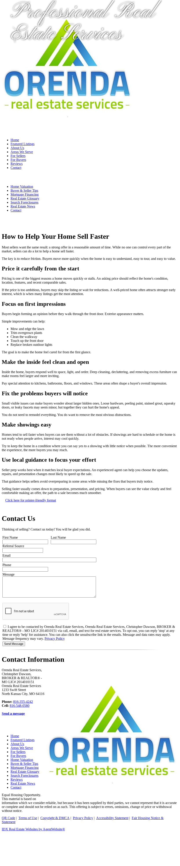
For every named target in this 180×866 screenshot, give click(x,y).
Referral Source (13, 546)
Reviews (17, 164)
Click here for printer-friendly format (30, 500)
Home (15, 140)
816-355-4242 (23, 702)
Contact (16, 168)
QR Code (8, 818)
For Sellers (18, 156)
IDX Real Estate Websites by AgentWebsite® (33, 829)
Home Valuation (22, 186)
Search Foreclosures (24, 202)
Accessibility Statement (112, 818)
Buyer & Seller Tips (24, 190)
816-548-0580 (19, 705)
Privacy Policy (55, 638)
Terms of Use (27, 818)
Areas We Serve (22, 152)
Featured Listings (22, 144)
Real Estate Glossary (25, 198)
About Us (17, 148)
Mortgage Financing (25, 194)
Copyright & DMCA (55, 818)
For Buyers (18, 160)
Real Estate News (23, 206)
